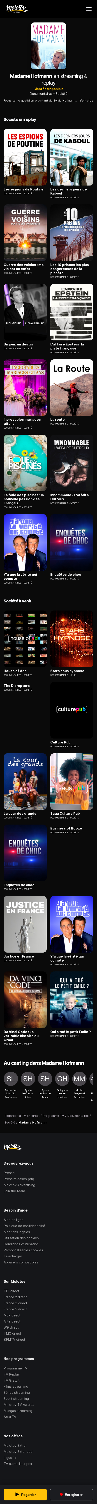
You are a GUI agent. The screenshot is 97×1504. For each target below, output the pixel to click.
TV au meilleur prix (18, 1464)
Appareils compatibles (21, 1262)
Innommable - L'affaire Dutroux (69, 497)
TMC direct (12, 1333)
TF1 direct (11, 1291)
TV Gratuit (12, 1380)
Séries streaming (17, 1392)
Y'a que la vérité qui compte (20, 577)
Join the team (14, 1191)
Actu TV (10, 1417)
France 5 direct (15, 1309)
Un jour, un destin (18, 344)
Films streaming (16, 1386)
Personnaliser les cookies (23, 1250)
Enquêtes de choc (65, 575)
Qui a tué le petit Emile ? (70, 1032)
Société (61, 93)
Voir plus (86, 100)
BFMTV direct (14, 1339)
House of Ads (15, 671)
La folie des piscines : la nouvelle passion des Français (24, 499)
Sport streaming (16, 1398)
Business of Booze (66, 828)
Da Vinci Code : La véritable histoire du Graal (21, 1036)
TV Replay (12, 1374)
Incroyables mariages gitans (22, 422)
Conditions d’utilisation (21, 1244)
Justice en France (19, 956)
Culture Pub (60, 742)
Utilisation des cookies (21, 1238)
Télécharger (13, 1256)
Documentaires (41, 93)
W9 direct (11, 1327)
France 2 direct (15, 1297)
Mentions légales (17, 1232)
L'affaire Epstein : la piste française (67, 346)
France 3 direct (15, 1303)
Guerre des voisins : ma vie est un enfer (24, 267)
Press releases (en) (19, 1179)
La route (57, 420)
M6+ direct (12, 1315)
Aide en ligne (13, 1220)
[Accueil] (16, 8)
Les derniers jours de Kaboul (68, 191)
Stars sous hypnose (67, 671)
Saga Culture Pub (65, 814)
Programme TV (15, 1368)
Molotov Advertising (19, 1185)
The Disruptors (17, 686)
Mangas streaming (18, 1411)
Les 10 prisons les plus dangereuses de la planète (69, 269)
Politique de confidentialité (24, 1226)
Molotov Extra (14, 1445)
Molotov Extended (18, 1451)
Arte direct (12, 1321)
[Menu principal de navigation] (89, 9)
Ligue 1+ (10, 1457)
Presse (9, 1173)
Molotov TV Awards (19, 1404)
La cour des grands (20, 814)
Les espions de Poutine (24, 189)
